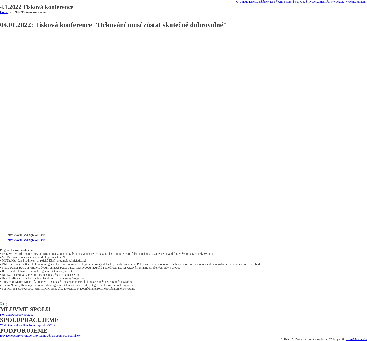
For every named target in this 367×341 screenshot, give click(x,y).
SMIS (51, 325)
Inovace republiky (11, 335)
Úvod (239, 1)
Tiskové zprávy (338, 1)
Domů (4, 12)
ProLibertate (29, 335)
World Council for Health (15, 325)
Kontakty (5, 314)
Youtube (28, 314)
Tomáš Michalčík (356, 339)
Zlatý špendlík (39, 325)
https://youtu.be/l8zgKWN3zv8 (26, 240)
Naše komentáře (319, 1)
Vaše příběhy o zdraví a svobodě (287, 1)
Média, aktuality (357, 1)
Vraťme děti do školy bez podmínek (58, 335)
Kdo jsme (249, 1)
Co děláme (261, 1)
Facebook (17, 314)
